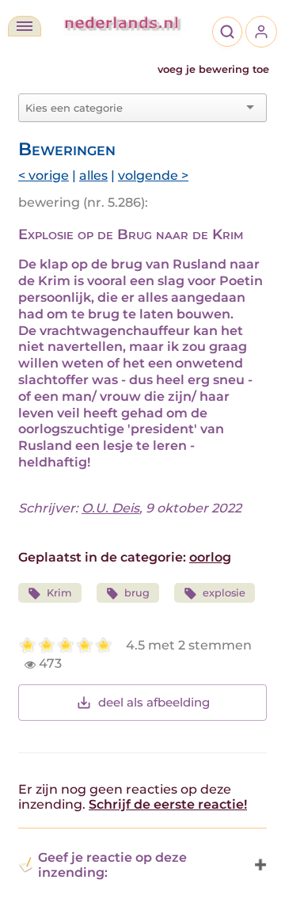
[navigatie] (24, 26)
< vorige (43, 175)
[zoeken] (227, 32)
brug (137, 593)
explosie (224, 593)
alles (93, 175)
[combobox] (133, 108)
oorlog (210, 557)
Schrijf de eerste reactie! (168, 804)
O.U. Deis (110, 508)
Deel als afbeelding (154, 702)
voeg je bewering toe (213, 69)
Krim (59, 593)
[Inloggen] (261, 32)
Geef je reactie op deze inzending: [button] (112, 865)
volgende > (153, 175)
